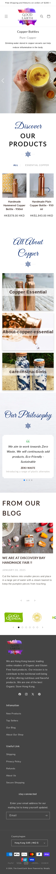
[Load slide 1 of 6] (19, 627)
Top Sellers (12, 720)
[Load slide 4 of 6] (30, 627)
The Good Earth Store (22, 868)
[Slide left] (21, 600)
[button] (6, 16)
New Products (13, 713)
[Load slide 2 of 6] (22, 627)
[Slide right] (34, 600)
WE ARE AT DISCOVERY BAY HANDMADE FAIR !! (23, 560)
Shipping (11, 754)
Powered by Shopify (41, 868)
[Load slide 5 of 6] (33, 627)
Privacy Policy (13, 761)
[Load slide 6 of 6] (37, 627)
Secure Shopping (15, 782)
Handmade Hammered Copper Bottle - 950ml (14, 205)
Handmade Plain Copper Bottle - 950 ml (41, 205)
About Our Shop (14, 734)
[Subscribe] (46, 815)
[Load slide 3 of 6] (26, 627)
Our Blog (11, 727)
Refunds (10, 768)
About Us (11, 775)
